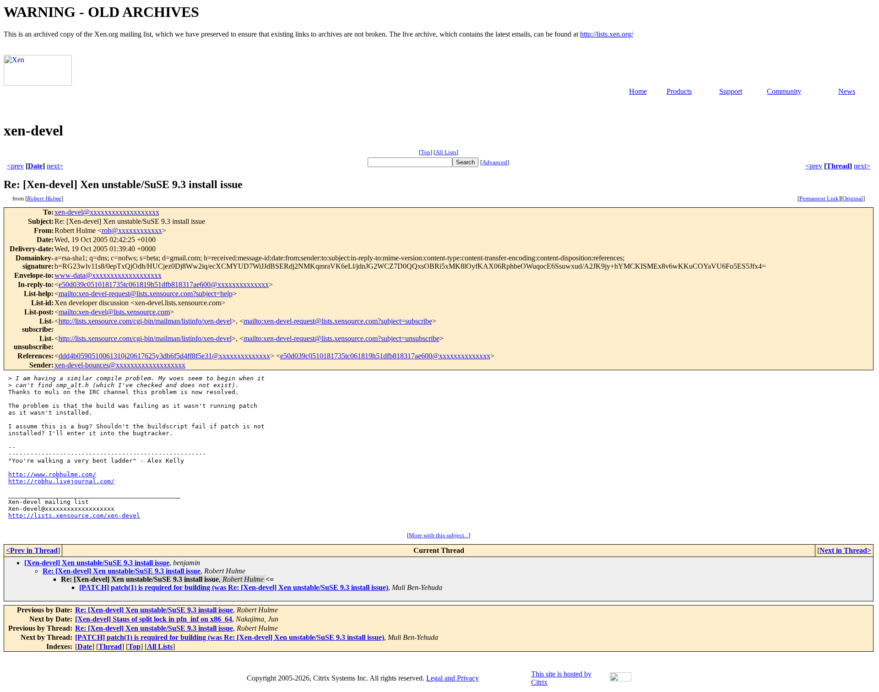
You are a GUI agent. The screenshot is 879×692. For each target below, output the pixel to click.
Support (730, 91)
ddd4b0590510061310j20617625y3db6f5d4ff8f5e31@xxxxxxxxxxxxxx (164, 356)
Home (638, 91)
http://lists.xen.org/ (606, 34)
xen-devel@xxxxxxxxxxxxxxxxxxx (106, 212)
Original (852, 198)
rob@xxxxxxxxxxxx (132, 230)
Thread (838, 166)
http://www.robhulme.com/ (52, 474)
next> (55, 166)
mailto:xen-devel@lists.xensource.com (114, 312)
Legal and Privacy (452, 678)
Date (35, 166)
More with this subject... (438, 535)
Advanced (494, 162)
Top (425, 152)
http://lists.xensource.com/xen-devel (74, 515)
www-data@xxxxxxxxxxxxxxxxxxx (108, 275)
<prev (15, 166)
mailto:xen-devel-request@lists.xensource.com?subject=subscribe (338, 321)
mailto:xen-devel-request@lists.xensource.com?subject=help (146, 293)
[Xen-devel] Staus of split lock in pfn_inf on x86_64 (153, 619)
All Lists (445, 152)
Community (784, 91)
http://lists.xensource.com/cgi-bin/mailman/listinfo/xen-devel (145, 321)
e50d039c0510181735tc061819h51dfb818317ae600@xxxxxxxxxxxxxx (164, 284)
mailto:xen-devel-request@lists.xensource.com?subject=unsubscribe (342, 338)
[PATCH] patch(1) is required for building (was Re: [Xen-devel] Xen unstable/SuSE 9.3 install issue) (233, 587)
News (846, 91)
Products (679, 91)
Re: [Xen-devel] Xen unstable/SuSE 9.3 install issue (122, 571)
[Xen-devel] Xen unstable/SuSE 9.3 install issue (96, 563)
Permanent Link (819, 198)
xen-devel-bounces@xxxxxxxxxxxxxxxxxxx (119, 365)
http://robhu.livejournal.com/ (61, 481)
